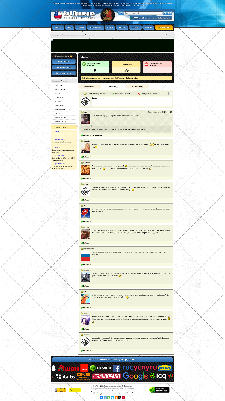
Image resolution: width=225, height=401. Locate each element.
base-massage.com (61, 105)
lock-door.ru (59, 85)
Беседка (80, 27)
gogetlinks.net (60, 164)
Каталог (122, 27)
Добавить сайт (164, 27)
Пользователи (95, 27)
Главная (58, 27)
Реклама (148, 27)
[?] (91, 126)
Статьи (110, 27)
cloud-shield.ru (60, 155)
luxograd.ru (59, 97)
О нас (69, 27)
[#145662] (168, 112)
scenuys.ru (58, 113)
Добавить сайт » (132, 78)
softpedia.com (60, 101)
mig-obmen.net (60, 89)
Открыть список (91, 35)
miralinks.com (60, 147)
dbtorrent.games (60, 121)
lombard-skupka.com (62, 109)
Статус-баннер (137, 86)
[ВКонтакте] (101, 397)
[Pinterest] (123, 397)
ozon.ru (57, 93)
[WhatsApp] (108, 397)
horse (85, 112)
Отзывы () (113, 86)
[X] (119, 397)
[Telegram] (105, 397)
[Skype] (112, 397)
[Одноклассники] (116, 397)
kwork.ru (58, 131)
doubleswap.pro (60, 117)
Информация (89, 86)
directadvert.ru (60, 139)
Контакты (135, 27)
